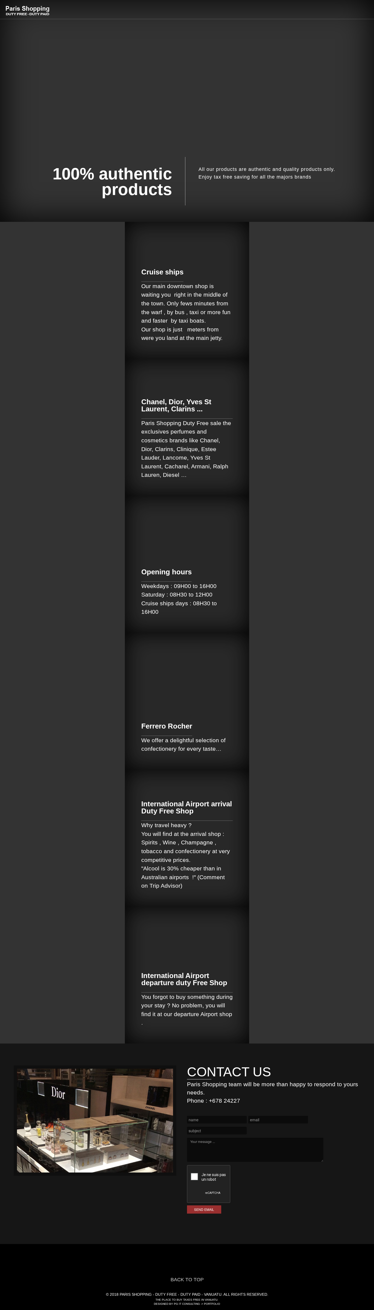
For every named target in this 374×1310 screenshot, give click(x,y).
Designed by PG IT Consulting (177, 1303)
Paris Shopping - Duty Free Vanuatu (27, 10)
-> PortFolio (210, 1303)
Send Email (204, 1209)
